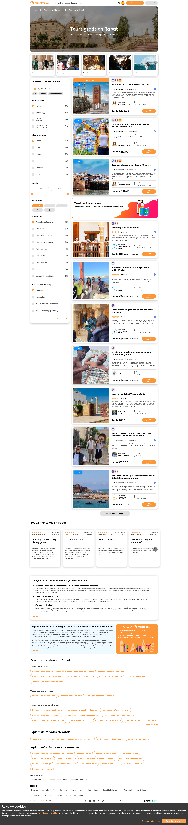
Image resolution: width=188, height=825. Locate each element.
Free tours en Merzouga (41, 764)
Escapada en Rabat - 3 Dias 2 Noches (130, 84)
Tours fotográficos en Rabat (110, 676)
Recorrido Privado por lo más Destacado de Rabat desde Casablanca (134, 477)
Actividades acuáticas (52, 276)
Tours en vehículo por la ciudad (52, 242)
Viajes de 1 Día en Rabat (137, 739)
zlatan (120, 413)
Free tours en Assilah (86, 758)
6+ (50, 210)
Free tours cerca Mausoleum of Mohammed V (81, 715)
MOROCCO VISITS (124, 104)
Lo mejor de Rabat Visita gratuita (128, 394)
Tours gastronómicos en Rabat (99, 696)
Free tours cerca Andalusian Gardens (47, 710)
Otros (52, 269)
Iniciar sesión (151, 3)
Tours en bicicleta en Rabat (71, 696)
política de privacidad (48, 813)
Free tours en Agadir (65, 758)
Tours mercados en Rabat (137, 676)
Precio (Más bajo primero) (47, 311)
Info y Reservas (149, 111)
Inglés (52, 147)
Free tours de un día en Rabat (44, 696)
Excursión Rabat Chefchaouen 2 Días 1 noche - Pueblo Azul (131, 125)
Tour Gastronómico (52, 235)
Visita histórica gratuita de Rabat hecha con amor (132, 311)
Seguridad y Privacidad (111, 790)
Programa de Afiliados (79, 779)
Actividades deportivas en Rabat (81, 676)
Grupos (73, 790)
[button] (42, 65)
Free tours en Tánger (40, 753)
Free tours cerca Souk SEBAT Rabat (118, 715)
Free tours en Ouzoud (109, 764)
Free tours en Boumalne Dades (131, 758)
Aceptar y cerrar (174, 821)
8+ (62, 206)
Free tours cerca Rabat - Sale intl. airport (48, 720)
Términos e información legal (135, 790)
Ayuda (82, 790)
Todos (37, 206)
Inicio (36, 10)
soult (119, 374)
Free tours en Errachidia (132, 764)
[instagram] (85, 800)
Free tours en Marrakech (63, 753)
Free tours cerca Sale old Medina (45, 715)
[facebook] (90, 800)
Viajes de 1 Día (52, 249)
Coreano (52, 174)
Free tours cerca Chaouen (80, 720)
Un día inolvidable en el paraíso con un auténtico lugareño (131, 353)
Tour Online (52, 256)
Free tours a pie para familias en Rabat (47, 676)
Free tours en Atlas (106, 758)
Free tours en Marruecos (53, 10)
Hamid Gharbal (123, 455)
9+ (50, 206)
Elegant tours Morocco (122, 498)
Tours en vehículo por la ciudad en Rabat (76, 739)
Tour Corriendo (52, 263)
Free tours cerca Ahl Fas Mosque (108, 720)
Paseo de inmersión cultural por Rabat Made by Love (131, 268)
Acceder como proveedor (57, 779)
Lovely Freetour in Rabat (124, 247)
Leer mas (35, 616)
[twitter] (98, 800)
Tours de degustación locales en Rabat (48, 681)
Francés (52, 161)
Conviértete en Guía (135, 3)
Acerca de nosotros (48, 790)
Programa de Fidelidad (74, 795)
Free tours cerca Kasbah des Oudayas (82, 710)
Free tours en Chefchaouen (106, 753)
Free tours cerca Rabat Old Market (115, 710)
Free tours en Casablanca (42, 758)
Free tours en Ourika (89, 764)
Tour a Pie (52, 229)
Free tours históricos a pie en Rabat (46, 671)
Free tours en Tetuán (130, 753)
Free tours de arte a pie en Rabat (111, 671)
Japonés (52, 168)
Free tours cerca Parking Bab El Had (140, 720)
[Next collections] (156, 62)
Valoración (40, 297)
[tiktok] (103, 800)
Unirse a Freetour (37, 779)
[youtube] (94, 800)
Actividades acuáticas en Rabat (110, 739)
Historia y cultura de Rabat (125, 227)
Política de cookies (38, 795)
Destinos (34, 790)
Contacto (63, 790)
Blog (89, 790)
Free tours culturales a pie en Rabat (79, 671)
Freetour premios (55, 795)
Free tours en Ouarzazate (66, 764)
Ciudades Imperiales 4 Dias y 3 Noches (131, 165)
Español (52, 154)
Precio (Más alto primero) (47, 304)
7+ (38, 210)
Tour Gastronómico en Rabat (44, 739)
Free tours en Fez (84, 753)
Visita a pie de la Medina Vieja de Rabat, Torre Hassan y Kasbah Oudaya (132, 434)
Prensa (97, 790)
